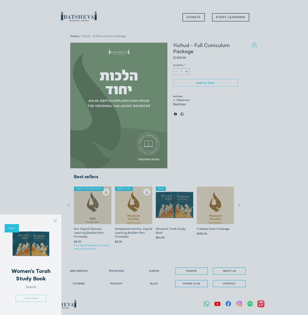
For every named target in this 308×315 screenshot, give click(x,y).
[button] (55, 221)
